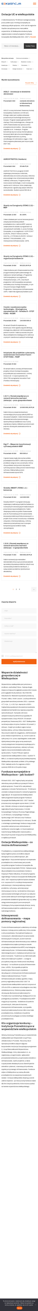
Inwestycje (5, 65)
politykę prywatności (16, 656)
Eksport (4, 62)
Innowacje (5, 69)
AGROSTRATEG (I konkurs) (15, 159)
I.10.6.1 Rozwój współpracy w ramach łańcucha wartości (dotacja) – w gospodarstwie (16, 546)
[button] (31, 83)
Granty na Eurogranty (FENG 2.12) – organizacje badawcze (19, 257)
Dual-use (30, 69)
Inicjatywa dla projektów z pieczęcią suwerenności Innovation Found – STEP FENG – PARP (19, 355)
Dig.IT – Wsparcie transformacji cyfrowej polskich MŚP (17, 445)
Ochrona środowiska (23, 58)
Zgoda (19, 1308)
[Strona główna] (11, 3)
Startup (16, 65)
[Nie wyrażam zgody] (36, 1305)
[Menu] (34, 4)
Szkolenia (25, 65)
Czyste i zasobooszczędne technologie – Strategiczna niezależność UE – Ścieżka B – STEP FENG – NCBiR (19, 310)
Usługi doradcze (18, 69)
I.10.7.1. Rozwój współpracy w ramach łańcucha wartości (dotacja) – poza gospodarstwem (18, 398)
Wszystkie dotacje (7, 58)
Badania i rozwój (27, 62)
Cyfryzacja (14, 62)
